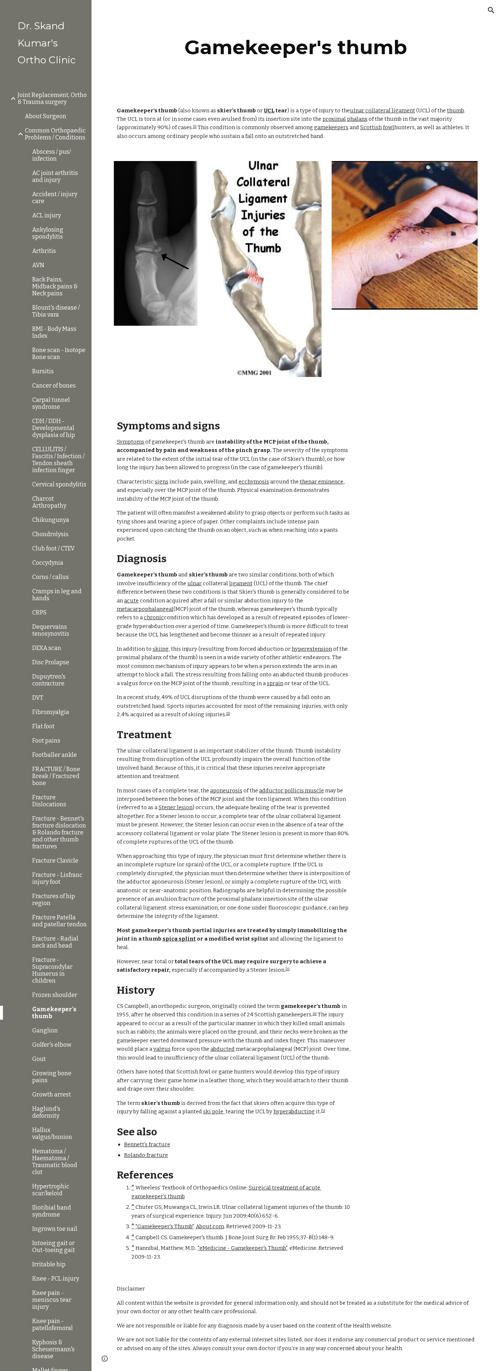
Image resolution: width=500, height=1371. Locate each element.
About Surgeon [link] (45, 116)
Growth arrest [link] (51, 1094)
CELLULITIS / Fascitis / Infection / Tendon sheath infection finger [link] (58, 460)
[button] (491, 10)
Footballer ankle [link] (54, 754)
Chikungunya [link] (50, 519)
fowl (388, 127)
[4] (315, 1014)
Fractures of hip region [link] (53, 900)
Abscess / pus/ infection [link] (51, 155)
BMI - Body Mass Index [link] (54, 332)
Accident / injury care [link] (54, 198)
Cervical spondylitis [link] (59, 484)
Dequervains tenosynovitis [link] (50, 630)
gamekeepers (331, 127)
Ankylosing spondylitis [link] (47, 233)
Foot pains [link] (46, 740)
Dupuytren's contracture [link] (49, 680)
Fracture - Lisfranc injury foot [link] (57, 878)
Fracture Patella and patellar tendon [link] (59, 921)
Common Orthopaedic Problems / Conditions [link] (55, 134)
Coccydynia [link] (47, 562)
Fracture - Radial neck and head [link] (55, 942)
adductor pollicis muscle (291, 790)
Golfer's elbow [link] (51, 1044)
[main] (296, 47)
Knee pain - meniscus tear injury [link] (51, 1299)
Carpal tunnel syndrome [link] (51, 403)
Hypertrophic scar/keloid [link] (50, 1190)
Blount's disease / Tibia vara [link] (56, 311)
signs (161, 481)
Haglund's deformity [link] (46, 1112)
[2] (228, 714)
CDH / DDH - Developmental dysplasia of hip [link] (53, 428)
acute (131, 600)
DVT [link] (37, 697)
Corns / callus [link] (50, 577)
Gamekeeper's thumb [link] (54, 1013)
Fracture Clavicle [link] (55, 860)
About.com (210, 1226)
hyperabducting (294, 1111)
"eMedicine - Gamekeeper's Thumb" (242, 1248)
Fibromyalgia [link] (50, 712)
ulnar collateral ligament (382, 110)
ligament (241, 583)
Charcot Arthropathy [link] (49, 502)
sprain (275, 683)
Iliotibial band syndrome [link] (51, 1211)
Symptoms (130, 441)
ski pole (213, 1111)
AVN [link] (38, 265)
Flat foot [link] (43, 726)
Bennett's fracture (147, 1144)
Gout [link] (39, 1059)
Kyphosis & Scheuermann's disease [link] (53, 1349)
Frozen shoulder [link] (54, 994)
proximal (334, 119)
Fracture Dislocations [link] (49, 801)
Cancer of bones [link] (54, 385)
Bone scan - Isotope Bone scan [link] (58, 354)
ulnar (194, 583)
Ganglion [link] (45, 1030)
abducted (222, 1049)
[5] (323, 1111)
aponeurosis (226, 790)
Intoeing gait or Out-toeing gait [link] (53, 1247)
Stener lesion (175, 807)
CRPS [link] (39, 612)
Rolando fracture (146, 1155)
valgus (162, 1049)
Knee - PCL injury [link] (55, 1278)
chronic (154, 617)
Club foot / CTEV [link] (53, 548)
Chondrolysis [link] (50, 534)
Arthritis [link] (44, 250)
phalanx (357, 119)
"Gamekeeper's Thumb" (164, 1226)
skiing (161, 649)
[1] (195, 126)
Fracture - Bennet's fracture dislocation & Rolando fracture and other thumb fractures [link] (59, 832)
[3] (288, 969)
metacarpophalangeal (145, 609)
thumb (455, 110)
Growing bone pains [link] (51, 1077)
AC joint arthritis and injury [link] (55, 176)
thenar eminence (321, 481)
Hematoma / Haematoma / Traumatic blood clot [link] (54, 1162)
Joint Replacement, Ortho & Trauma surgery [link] (52, 98)
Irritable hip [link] (49, 1264)
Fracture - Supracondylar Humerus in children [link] (52, 970)
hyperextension (312, 649)
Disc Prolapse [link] (50, 662)
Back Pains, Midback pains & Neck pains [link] (55, 286)
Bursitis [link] (43, 371)
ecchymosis (254, 481)
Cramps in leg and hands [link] (57, 595)
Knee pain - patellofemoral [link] (52, 1324)
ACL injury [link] (46, 215)
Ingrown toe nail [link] (54, 1228)
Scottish (371, 127)
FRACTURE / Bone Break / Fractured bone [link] (56, 776)
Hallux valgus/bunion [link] (52, 1133)
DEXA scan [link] (46, 648)
